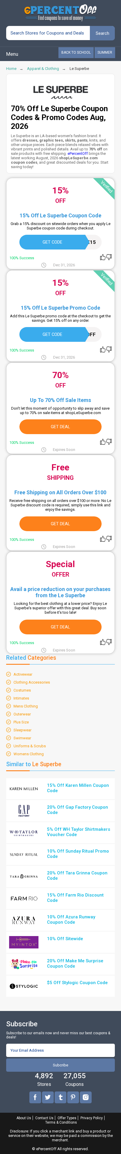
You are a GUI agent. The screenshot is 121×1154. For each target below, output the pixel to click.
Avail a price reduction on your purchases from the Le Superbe (60, 592)
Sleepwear (22, 730)
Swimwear (22, 738)
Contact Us (44, 1118)
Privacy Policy (91, 1118)
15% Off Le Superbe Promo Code (60, 308)
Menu (12, 54)
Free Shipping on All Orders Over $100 (60, 492)
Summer (105, 52)
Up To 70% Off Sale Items (60, 400)
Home (11, 68)
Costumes (22, 690)
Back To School (76, 52)
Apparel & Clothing (43, 68)
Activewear (23, 674)
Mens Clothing (26, 706)
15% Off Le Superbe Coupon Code (60, 215)
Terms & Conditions (61, 1122)
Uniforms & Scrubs (30, 746)
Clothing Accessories (32, 682)
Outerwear (22, 714)
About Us (23, 1118)
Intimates (21, 698)
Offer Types (67, 1118)
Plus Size (21, 722)
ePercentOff (78, 153)
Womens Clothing (29, 754)
